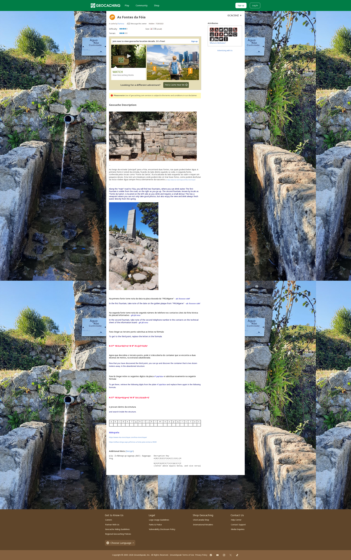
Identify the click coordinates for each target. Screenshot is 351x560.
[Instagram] (224, 555)
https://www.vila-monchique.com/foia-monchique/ (181, 179)
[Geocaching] (105, 5)
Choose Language (121, 543)
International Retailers (203, 524)
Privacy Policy (201, 555)
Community (142, 5)
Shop (156, 5)
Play (127, 5)
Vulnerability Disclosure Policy (162, 529)
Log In (255, 5)
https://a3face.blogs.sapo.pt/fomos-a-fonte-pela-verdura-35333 (132, 442)
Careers (108, 519)
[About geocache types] (112, 17)
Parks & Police (155, 524)
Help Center (236, 519)
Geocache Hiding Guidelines (117, 529)
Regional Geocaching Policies (118, 534)
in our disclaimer (189, 95)
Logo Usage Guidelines (159, 519)
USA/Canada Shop (201, 519)
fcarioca (121, 23)
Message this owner (139, 23)
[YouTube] (217, 555)
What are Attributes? (218, 43)
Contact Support (238, 524)
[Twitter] (230, 555)
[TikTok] (237, 555)
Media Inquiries (237, 529)
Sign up (241, 5)
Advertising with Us (225, 50)
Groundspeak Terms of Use (182, 555)
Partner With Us (112, 524)
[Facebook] (211, 555)
